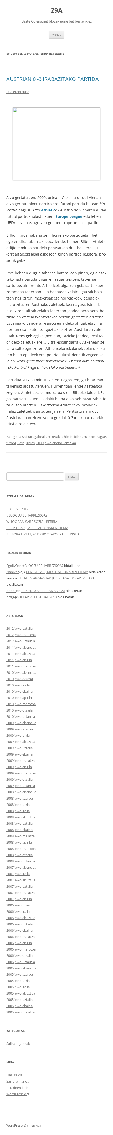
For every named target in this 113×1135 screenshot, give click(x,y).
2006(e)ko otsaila (19, 955)
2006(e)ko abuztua (20, 917)
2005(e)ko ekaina (19, 1005)
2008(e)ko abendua (21, 792)
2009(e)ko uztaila (19, 748)
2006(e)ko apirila (19, 943)
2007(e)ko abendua (21, 867)
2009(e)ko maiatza (20, 760)
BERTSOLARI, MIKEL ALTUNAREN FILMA (37, 527)
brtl (9, 597)
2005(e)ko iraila (18, 987)
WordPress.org (17, 1093)
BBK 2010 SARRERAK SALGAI (43, 590)
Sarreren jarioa (17, 1081)
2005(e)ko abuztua (20, 993)
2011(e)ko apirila (19, 660)
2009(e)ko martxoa (21, 773)
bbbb (10, 590)
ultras (30, 443)
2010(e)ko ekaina (19, 691)
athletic (66, 436)
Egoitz (11, 565)
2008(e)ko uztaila (19, 823)
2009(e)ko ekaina (19, 754)
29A (57, 10)
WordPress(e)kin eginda (23, 1125)
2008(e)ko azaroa (19, 798)
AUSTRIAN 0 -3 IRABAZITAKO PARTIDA (52, 79)
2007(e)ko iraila (18, 873)
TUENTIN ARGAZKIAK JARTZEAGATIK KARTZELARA (56, 578)
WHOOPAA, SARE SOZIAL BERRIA (31, 521)
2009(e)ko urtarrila (20, 785)
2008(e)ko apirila (19, 842)
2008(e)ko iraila (18, 810)
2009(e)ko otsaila (19, 779)
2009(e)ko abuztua (20, 741)
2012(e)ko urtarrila (20, 641)
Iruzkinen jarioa (18, 1087)
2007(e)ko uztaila (19, 886)
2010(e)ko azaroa (19, 678)
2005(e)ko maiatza (20, 1012)
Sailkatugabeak (34, 436)
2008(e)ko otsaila (19, 854)
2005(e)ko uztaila (19, 999)
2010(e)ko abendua (21, 672)
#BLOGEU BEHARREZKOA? (26, 515)
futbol (11, 443)
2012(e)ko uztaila (19, 628)
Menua (56, 34)
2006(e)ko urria (18, 905)
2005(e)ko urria (18, 980)
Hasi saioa (14, 1075)
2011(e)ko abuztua (20, 653)
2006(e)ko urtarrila (20, 961)
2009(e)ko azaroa (19, 729)
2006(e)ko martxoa (21, 949)
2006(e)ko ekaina (19, 930)
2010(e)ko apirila (19, 697)
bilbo (78, 436)
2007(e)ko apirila (19, 899)
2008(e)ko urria (18, 804)
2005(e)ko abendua (21, 968)
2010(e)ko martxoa (21, 704)
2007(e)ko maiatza (20, 892)
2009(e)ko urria (18, 735)
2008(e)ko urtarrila (20, 861)
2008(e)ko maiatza (20, 836)
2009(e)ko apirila (19, 766)
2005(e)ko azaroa (19, 974)
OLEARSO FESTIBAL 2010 (37, 597)
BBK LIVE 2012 (17, 509)
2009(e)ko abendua (21, 722)
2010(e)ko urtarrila (20, 716)
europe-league (94, 436)
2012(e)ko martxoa (21, 634)
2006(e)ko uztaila (19, 924)
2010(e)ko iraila (18, 685)
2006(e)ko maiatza (20, 936)
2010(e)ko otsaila (19, 710)
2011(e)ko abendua (21, 647)
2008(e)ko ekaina (19, 829)
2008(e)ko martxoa (21, 848)
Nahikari (12, 571)
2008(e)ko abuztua (20, 817)
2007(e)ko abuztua (20, 880)
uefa (20, 443)
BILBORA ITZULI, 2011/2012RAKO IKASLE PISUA (42, 534)
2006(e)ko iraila (18, 911)
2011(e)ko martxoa (21, 666)
